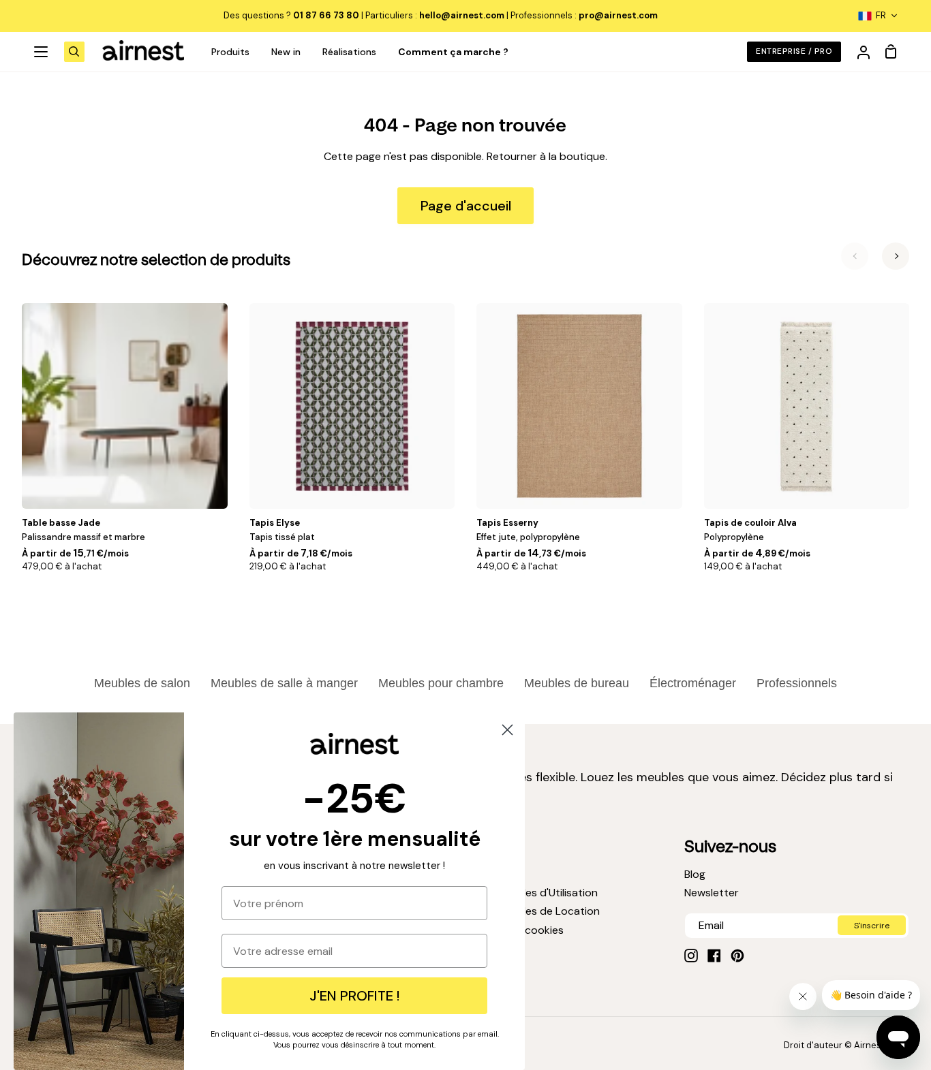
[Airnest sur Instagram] (691, 955)
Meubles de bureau (576, 683)
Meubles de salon (142, 683)
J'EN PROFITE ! (354, 996)
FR (881, 15)
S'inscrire (871, 925)
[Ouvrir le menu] (41, 51)
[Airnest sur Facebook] (714, 955)
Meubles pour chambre (441, 683)
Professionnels (797, 683)
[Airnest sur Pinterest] (737, 955)
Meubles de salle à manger (284, 683)
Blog (694, 874)
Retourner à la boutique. (547, 156)
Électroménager (693, 683)
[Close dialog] (507, 730)
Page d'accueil (466, 206)
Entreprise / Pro (794, 51)
